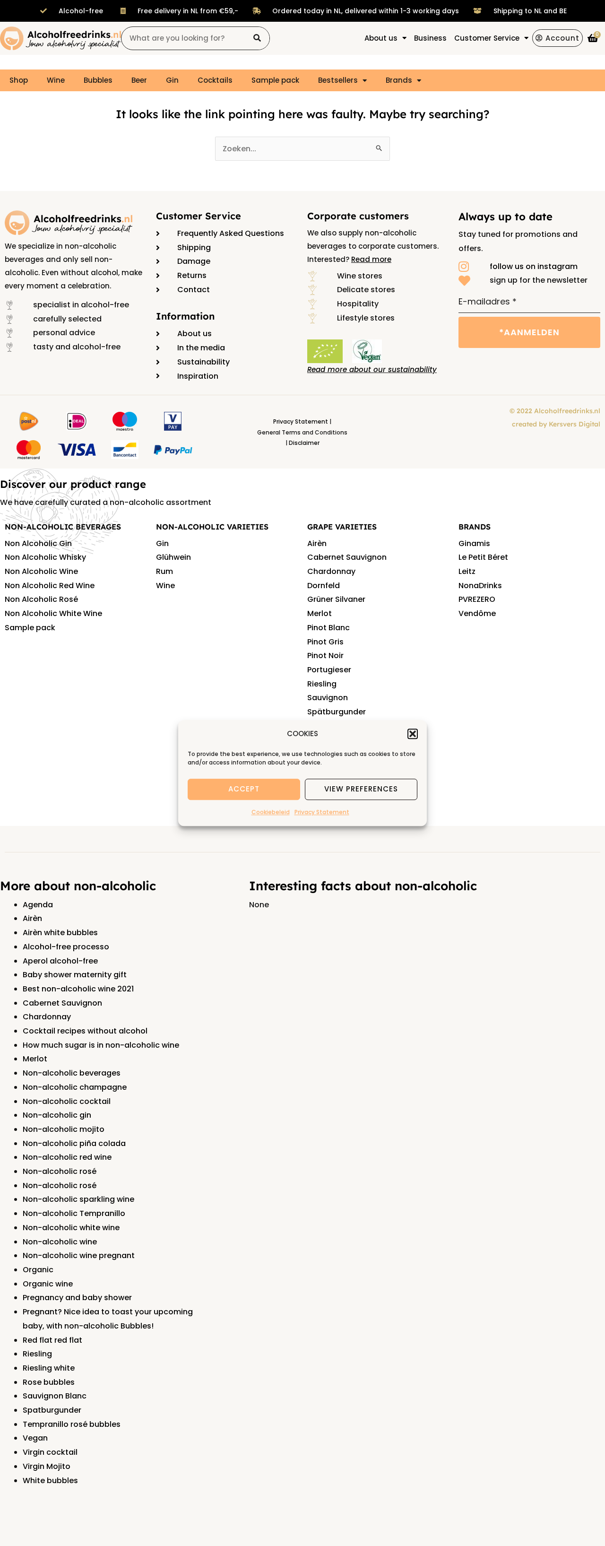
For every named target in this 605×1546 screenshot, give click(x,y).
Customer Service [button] (486, 38)
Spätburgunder (336, 711)
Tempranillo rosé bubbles (72, 1424)
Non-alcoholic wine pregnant (79, 1255)
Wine (56, 80)
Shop (18, 80)
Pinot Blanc (328, 627)
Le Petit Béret (483, 557)
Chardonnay (331, 571)
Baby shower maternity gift (75, 974)
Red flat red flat (52, 1340)
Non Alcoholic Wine (41, 571)
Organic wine (48, 1283)
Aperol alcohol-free (60, 960)
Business (430, 38)
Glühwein (173, 557)
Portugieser (329, 669)
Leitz (466, 571)
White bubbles (50, 1480)
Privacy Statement (321, 812)
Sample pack (275, 80)
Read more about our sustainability (372, 369)
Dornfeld (323, 585)
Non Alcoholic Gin (38, 543)
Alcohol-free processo (66, 946)
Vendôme (477, 613)
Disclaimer (304, 443)
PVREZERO (476, 599)
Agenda (38, 904)
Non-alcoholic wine (60, 1241)
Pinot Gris (325, 641)
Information (185, 316)
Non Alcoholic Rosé (41, 599)
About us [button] (381, 38)
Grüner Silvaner (336, 599)
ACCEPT (243, 789)
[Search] (257, 38)
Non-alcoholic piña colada (74, 1143)
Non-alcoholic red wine (67, 1157)
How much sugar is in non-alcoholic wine (101, 1045)
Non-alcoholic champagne (75, 1087)
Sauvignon (327, 697)
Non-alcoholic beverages (72, 1073)
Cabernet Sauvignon (347, 557)
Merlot (319, 613)
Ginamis (474, 543)
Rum (164, 571)
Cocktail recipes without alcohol (85, 1030)
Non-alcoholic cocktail (67, 1101)
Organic (38, 1269)
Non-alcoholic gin (57, 1115)
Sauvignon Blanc (54, 1395)
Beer (139, 80)
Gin (172, 80)
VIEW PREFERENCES (361, 789)
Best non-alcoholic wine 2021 (78, 988)
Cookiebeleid (270, 812)
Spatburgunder (52, 1410)
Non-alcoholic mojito (63, 1129)
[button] (412, 733)
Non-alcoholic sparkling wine (78, 1199)
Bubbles (98, 80)
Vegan (35, 1438)
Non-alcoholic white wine (71, 1227)
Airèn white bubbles (60, 932)
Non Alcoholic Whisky (45, 557)
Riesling (322, 683)
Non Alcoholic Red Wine (50, 585)
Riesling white (49, 1368)
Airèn (317, 543)
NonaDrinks (480, 585)
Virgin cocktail (50, 1452)
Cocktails (215, 80)
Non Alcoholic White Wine (53, 613)
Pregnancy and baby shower (77, 1297)
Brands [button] (399, 80)
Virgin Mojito (46, 1466)
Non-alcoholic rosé (59, 1171)
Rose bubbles (49, 1382)
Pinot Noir (325, 655)
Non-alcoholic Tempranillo (74, 1213)
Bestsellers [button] (338, 80)
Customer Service (198, 216)
